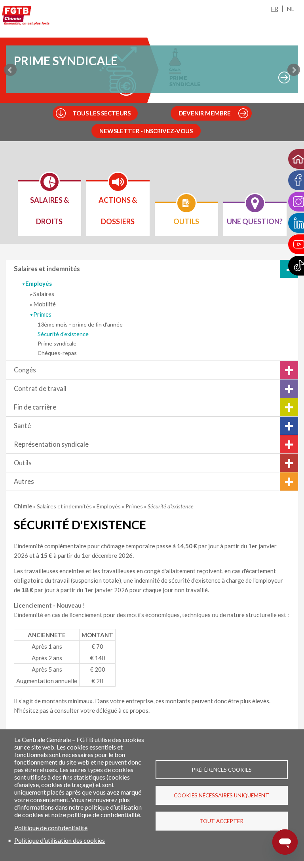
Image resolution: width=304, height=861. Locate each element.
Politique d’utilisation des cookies (59, 840)
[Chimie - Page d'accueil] (25, 17)
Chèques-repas (57, 352)
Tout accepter (221, 821)
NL (290, 8)
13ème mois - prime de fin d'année (80, 324)
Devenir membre (205, 113)
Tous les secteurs (101, 113)
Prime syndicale (57, 343)
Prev (10, 70)
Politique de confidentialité (50, 827)
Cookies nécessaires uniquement (221, 795)
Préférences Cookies (222, 770)
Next (293, 70)
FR (274, 8)
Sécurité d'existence (63, 333)
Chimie (23, 506)
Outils (23, 463)
